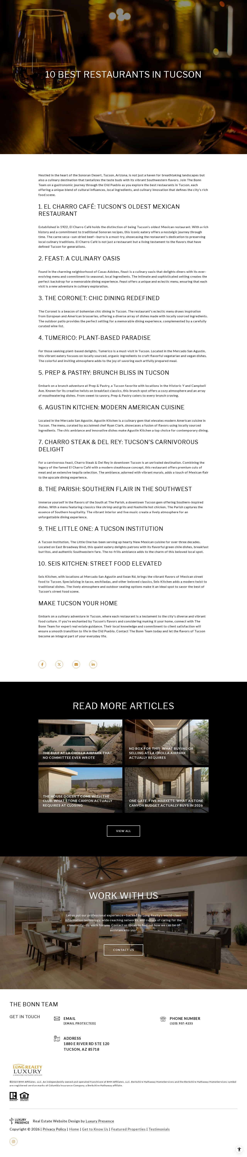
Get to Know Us (95, 1129)
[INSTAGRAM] (13, 1141)
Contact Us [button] (123, 949)
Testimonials (159, 1129)
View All (123, 831)
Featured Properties (128, 1129)
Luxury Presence (100, 1121)
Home (74, 1129)
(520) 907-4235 (181, 1023)
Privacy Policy (54, 1129)
